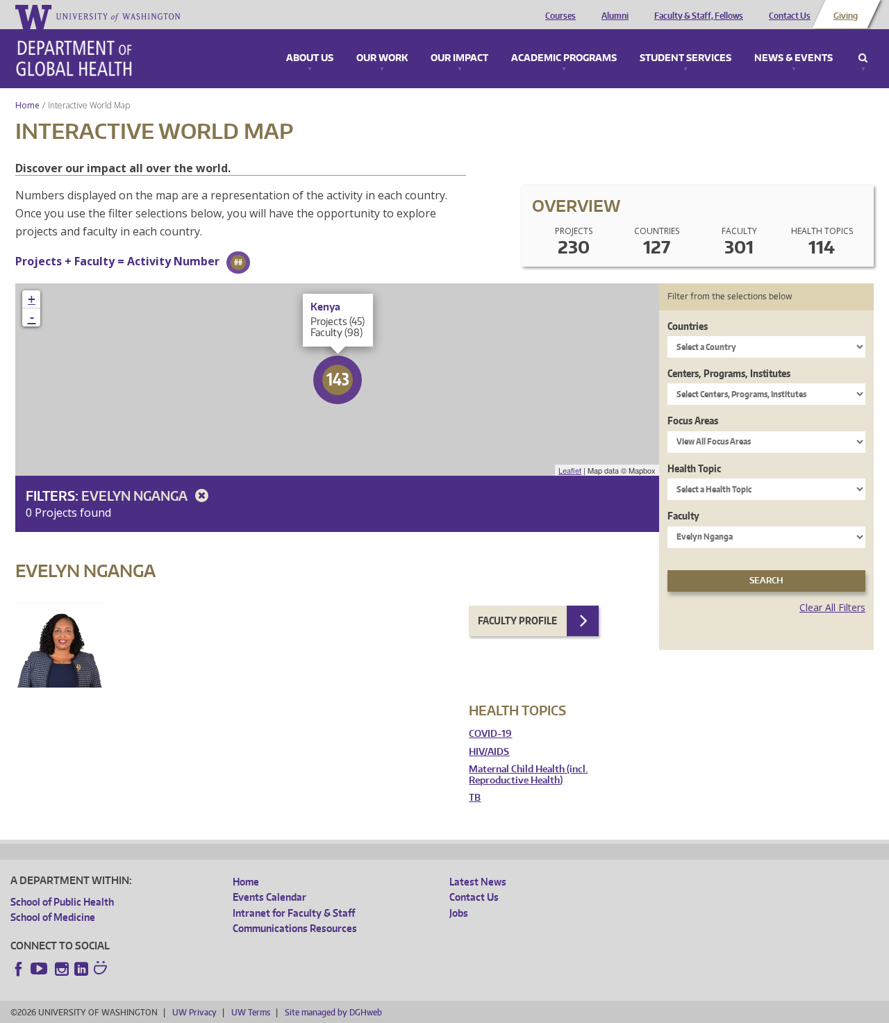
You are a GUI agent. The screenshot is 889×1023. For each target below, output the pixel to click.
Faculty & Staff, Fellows (698, 16)
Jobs (458, 913)
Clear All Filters (832, 607)
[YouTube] (40, 968)
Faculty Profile (517, 620)
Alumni (615, 16)
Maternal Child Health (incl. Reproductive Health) (528, 774)
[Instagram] (61, 968)
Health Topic (694, 468)
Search (863, 58)
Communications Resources (295, 928)
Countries (687, 326)
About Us (309, 58)
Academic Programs (564, 58)
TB (475, 797)
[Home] (74, 58)
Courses (560, 16)
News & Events (793, 58)
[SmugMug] (102, 969)
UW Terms (250, 1012)
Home (27, 105)
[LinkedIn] (81, 968)
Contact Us (790, 16)
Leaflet (569, 470)
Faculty (683, 516)
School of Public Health (62, 902)
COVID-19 (490, 734)
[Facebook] (18, 968)
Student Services (685, 58)
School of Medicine (52, 917)
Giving (845, 16)
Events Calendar (269, 897)
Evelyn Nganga (135, 496)
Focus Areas (692, 420)
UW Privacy (194, 1012)
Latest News (477, 882)
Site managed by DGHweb (333, 1012)
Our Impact (459, 58)
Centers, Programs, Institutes (728, 373)
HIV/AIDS (489, 752)
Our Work (382, 58)
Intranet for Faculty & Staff (294, 913)
